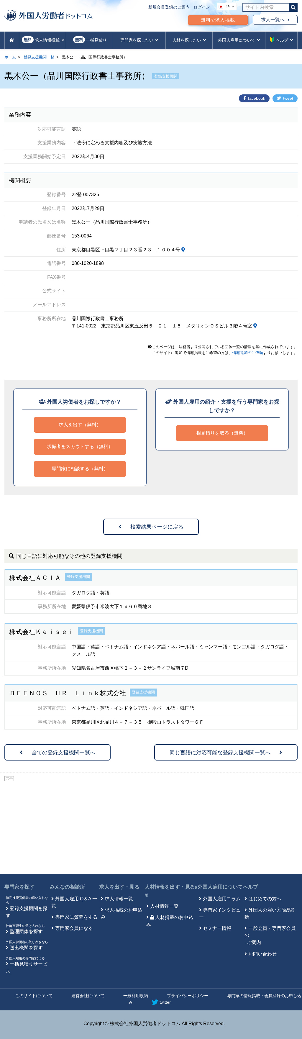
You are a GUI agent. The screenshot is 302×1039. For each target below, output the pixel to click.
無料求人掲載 (218, 19)
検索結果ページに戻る (156, 527)
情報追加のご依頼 (247, 352)
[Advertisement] (151, 826)
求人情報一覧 (119, 898)
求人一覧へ (273, 19)
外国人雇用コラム (222, 898)
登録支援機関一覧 (39, 57)
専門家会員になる (74, 928)
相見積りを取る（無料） (222, 432)
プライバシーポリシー (187, 995)
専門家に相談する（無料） (80, 468)
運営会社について (87, 995)
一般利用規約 (135, 995)
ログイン (201, 7)
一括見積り (91, 39)
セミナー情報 (217, 928)
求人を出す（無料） (80, 424)
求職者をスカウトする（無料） (80, 446)
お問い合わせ (262, 953)
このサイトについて (33, 995)
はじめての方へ (264, 898)
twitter (165, 1002)
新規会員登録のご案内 (169, 7)
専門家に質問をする (76, 917)
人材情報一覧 (164, 906)
